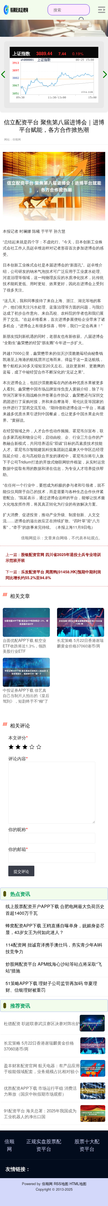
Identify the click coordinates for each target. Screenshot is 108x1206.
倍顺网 (9, 1144)
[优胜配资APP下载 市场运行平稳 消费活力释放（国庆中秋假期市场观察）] (92, 1091)
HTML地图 (78, 1183)
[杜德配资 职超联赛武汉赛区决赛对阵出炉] (92, 1023)
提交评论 (21, 871)
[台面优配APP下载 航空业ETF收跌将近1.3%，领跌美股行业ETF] (26, 622)
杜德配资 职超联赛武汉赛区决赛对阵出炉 (42, 1023)
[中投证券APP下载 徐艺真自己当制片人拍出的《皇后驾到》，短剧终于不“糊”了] (26, 671)
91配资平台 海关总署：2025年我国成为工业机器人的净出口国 (40, 1113)
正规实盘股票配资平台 (43, 1144)
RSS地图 (61, 1183)
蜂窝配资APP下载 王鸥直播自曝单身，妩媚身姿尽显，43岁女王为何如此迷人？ (55, 928)
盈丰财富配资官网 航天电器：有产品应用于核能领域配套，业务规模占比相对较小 (42, 1068)
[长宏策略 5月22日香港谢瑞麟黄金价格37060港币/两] (80, 622)
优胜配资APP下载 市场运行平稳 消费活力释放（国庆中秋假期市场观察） (40, 1091)
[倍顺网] (16, 9)
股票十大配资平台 (86, 1144)
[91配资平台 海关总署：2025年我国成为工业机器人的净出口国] (92, 1113)
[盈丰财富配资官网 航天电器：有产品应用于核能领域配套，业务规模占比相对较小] (92, 1068)
